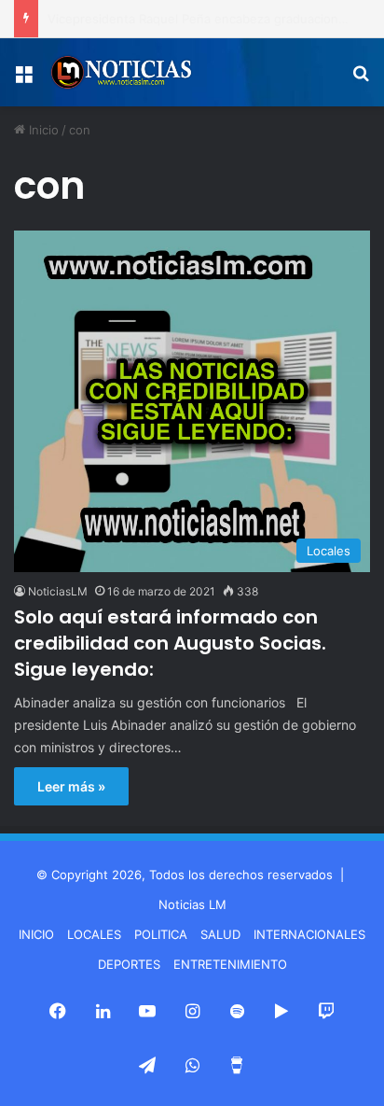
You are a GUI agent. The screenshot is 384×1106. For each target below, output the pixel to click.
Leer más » (71, 786)
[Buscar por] (360, 80)
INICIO (36, 934)
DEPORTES (129, 964)
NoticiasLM (58, 591)
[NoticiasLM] (121, 72)
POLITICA (160, 934)
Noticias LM (192, 904)
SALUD (220, 934)
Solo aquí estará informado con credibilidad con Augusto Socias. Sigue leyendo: (170, 643)
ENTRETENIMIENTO (230, 964)
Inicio (42, 129)
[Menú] (23, 80)
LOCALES (94, 934)
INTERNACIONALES (309, 934)
